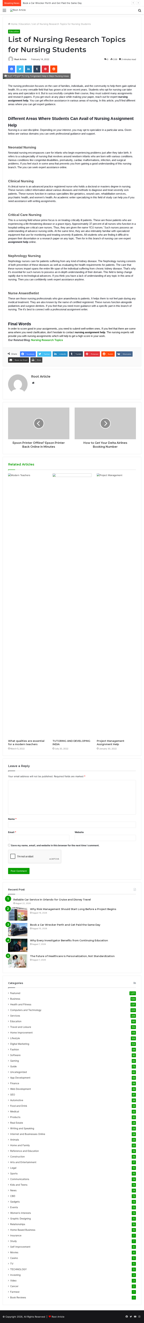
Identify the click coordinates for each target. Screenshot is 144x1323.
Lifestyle (15, 1038)
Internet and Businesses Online (27, 1134)
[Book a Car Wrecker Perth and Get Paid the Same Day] (17, 929)
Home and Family (20, 1145)
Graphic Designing (20, 1218)
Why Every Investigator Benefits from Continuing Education (69, 940)
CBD (12, 1196)
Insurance (15, 1235)
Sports (14, 1173)
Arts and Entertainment (23, 1162)
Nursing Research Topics (47, 340)
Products (15, 1117)
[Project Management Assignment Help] (116, 605)
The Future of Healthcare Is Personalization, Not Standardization (72, 956)
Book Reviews (18, 1297)
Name (12, 819)
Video (13, 1280)
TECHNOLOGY (18, 1269)
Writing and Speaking (22, 1128)
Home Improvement (21, 1032)
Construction (17, 1156)
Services (15, 1015)
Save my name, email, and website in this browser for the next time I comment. (55, 845)
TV (11, 1263)
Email (12, 832)
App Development (20, 1077)
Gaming (14, 1060)
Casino (14, 1258)
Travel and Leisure (20, 1027)
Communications (19, 1179)
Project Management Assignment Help (110, 742)
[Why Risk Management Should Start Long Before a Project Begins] (17, 914)
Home (13, 24)
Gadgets (15, 1201)
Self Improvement (20, 1246)
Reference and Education (24, 1151)
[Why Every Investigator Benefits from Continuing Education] (17, 945)
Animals (14, 1139)
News (13, 1190)
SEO (12, 1094)
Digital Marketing (19, 1043)
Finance (14, 1083)
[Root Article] (18, 10)
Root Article (20, 59)
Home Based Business (22, 1229)
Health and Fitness (20, 1004)
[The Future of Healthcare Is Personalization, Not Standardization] (17, 961)
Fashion (14, 1049)
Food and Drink (18, 1105)
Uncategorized (18, 1072)
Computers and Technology (25, 1010)
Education (24, 24)
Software (15, 1055)
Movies (14, 1252)
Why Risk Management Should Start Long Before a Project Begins (73, 909)
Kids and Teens (18, 1184)
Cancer (14, 1286)
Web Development (20, 1089)
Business (15, 998)
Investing (15, 1275)
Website (79, 832)
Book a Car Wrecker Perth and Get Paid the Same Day (52, 3)
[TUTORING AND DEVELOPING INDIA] (72, 605)
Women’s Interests (20, 1213)
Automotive (16, 1100)
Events (14, 1207)
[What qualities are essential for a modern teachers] (27, 605)
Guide (13, 1066)
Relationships (17, 1224)
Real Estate (16, 1122)
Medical (14, 1111)
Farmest (14, 1291)
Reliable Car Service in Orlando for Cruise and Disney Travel (52, 899)
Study (13, 1241)
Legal (13, 1167)
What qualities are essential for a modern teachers (26, 742)
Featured (15, 993)
